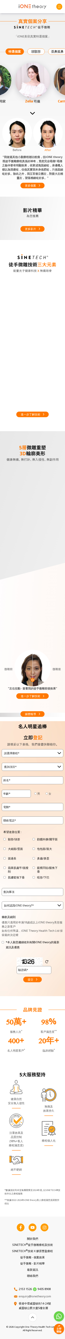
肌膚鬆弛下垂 (16, 877)
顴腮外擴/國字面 (47, 839)
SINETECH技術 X (32, 1251)
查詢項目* (10, 767)
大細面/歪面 (15, 849)
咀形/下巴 (43, 877)
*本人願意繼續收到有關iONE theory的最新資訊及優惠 (32, 944)
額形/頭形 (14, 839)
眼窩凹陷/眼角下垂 (47, 869)
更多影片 (30, 229)
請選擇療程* (11, 753)
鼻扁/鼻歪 (43, 858)
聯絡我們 (32, 1276)
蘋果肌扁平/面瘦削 (18, 869)
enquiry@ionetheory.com (35, 1296)
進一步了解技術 (30, 414)
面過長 (12, 858)
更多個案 (30, 185)
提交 (30, 979)
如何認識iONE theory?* (19, 905)
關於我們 (32, 1239)
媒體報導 (30, 714)
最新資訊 (32, 1270)
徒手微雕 (32, 1257)
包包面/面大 (44, 849)
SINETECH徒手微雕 (32, 1245)
